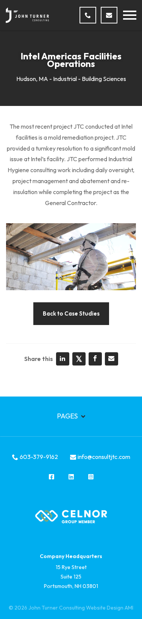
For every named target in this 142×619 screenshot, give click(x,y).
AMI (129, 607)
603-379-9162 (39, 456)
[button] (129, 15)
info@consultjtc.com (104, 456)
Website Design (104, 607)
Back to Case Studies (71, 313)
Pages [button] (68, 416)
